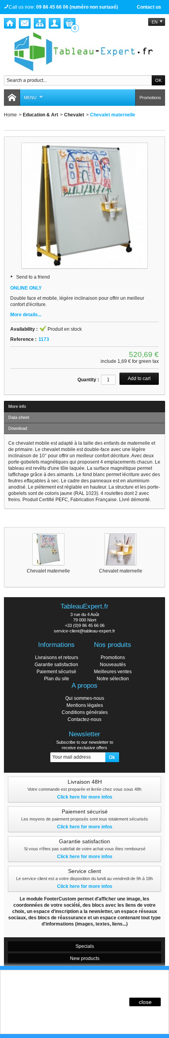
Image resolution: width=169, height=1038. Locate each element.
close (145, 1002)
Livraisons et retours (56, 657)
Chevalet (74, 115)
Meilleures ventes (113, 671)
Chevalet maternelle (48, 571)
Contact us (149, 7)
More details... (25, 314)
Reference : (23, 339)
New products (84, 958)
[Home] (9, 23)
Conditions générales (85, 712)
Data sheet (18, 417)
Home (10, 115)
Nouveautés (113, 664)
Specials (84, 946)
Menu (30, 97)
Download (17, 428)
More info (17, 406)
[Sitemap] (39, 23)
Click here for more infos (84, 797)
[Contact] (24, 23)
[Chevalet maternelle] (48, 549)
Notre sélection (113, 678)
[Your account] (54, 23)
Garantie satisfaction (56, 664)
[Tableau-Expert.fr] (84, 51)
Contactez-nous (84, 719)
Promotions (150, 97)
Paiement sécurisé (56, 671)
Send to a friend (33, 277)
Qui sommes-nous (84, 698)
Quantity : (88, 379)
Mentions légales (84, 705)
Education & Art (40, 115)
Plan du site (56, 678)
